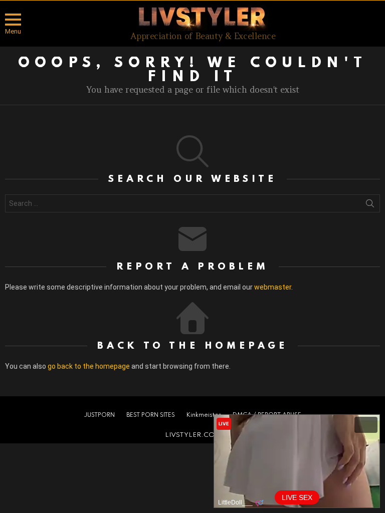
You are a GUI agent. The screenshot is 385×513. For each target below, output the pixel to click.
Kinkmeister (203, 415)
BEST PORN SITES (150, 415)
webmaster (272, 287)
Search (370, 205)
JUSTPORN (99, 415)
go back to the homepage (89, 366)
